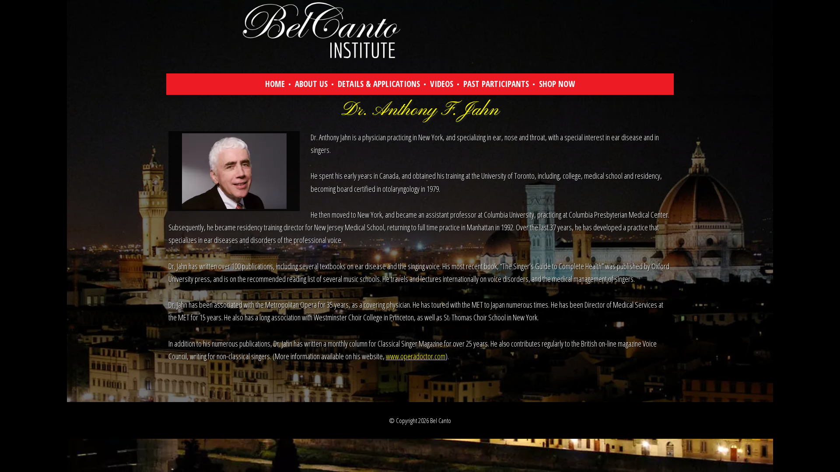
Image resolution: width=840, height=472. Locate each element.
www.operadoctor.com (415, 356)
